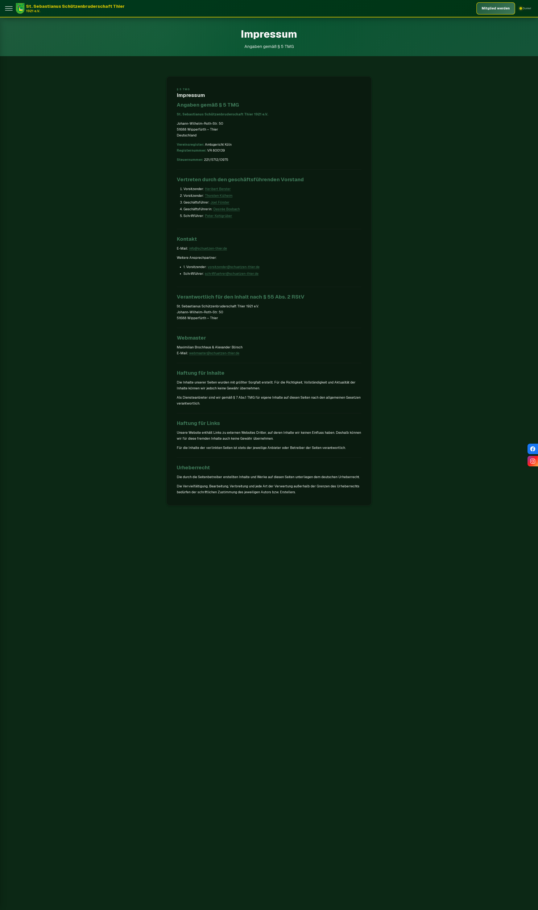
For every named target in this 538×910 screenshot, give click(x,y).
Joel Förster (219, 202)
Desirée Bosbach (226, 209)
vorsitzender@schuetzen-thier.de (234, 267)
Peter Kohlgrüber (218, 216)
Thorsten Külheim (218, 195)
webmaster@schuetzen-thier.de (214, 353)
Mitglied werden (496, 8)
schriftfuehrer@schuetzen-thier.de (231, 273)
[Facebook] (532, 449)
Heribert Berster (218, 189)
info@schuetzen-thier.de (208, 248)
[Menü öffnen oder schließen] (9, 8)
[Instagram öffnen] (532, 461)
